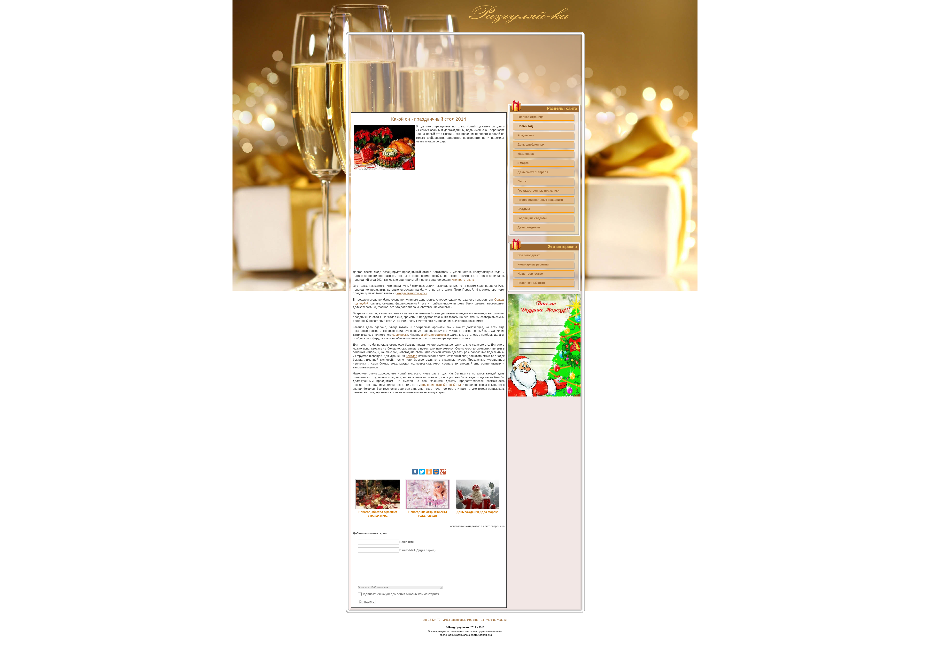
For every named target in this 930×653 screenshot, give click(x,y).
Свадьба (524, 209)
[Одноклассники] (429, 471)
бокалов (411, 356)
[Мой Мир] (436, 471)
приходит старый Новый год (441, 385)
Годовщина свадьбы (532, 218)
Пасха (522, 181)
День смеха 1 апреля (533, 172)
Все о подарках (529, 255)
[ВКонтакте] (415, 471)
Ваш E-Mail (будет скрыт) (417, 550)
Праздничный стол (531, 283)
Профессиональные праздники (540, 200)
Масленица (526, 153)
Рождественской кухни (411, 293)
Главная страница (530, 117)
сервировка (400, 334)
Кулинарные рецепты (533, 264)
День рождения (529, 227)
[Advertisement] (429, 71)
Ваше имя (406, 542)
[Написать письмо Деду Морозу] (544, 395)
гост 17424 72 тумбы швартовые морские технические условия (465, 620)
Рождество (526, 135)
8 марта (523, 163)
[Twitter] (422, 471)
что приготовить (463, 279)
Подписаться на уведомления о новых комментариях (400, 594)
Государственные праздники (538, 190)
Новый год (525, 126)
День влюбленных (531, 144)
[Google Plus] (443, 471)
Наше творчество (530, 273)
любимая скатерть (434, 334)
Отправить (366, 601)
